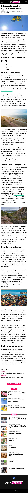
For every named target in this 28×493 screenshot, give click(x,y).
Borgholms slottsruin (6, 91)
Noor (8, 12)
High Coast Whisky (19, 195)
